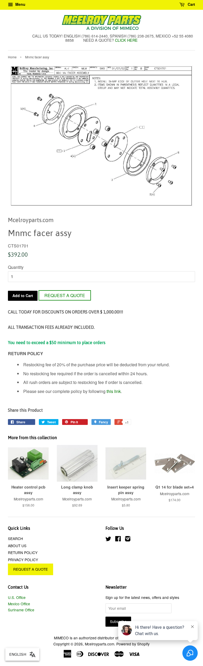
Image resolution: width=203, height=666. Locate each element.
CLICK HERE (126, 40)
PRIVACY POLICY (23, 559)
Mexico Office (19, 603)
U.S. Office (17, 597)
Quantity (16, 267)
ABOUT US (17, 545)
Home (12, 57)
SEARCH (15, 538)
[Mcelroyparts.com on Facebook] (118, 539)
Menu (19, 4)
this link (114, 391)
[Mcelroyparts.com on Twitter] (108, 539)
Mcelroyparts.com (99, 643)
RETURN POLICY (23, 552)
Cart (191, 4)
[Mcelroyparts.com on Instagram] (128, 539)
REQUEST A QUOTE (64, 295)
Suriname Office (21, 609)
